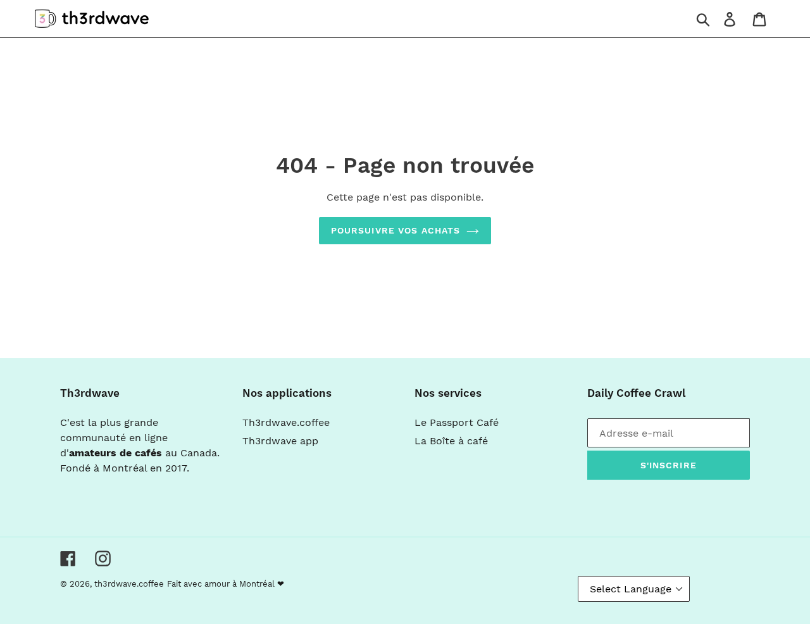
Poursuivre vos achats (396, 230)
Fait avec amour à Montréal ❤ (225, 584)
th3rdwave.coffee (129, 584)
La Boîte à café (451, 441)
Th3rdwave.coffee (286, 422)
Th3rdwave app (280, 441)
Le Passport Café (456, 422)
